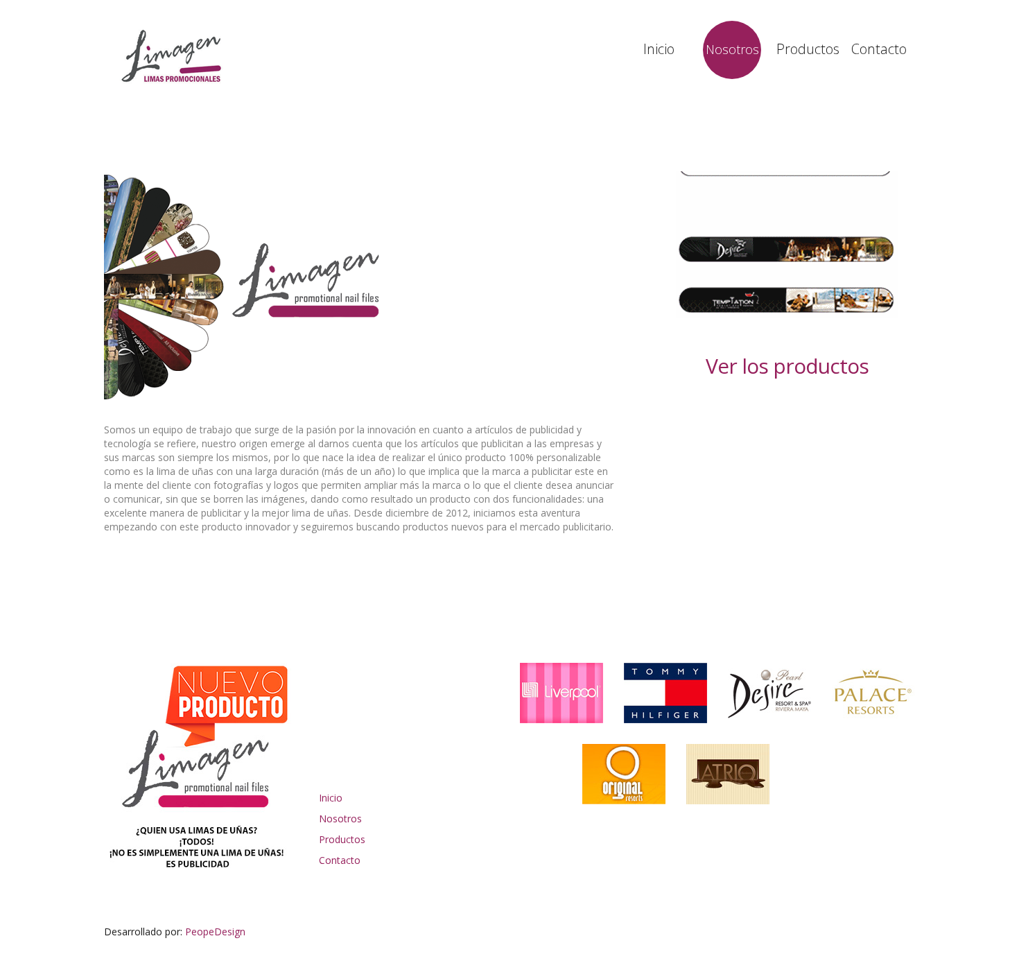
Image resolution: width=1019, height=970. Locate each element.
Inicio (658, 49)
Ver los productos (787, 366)
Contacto (879, 49)
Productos (805, 49)
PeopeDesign (215, 931)
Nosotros (732, 49)
